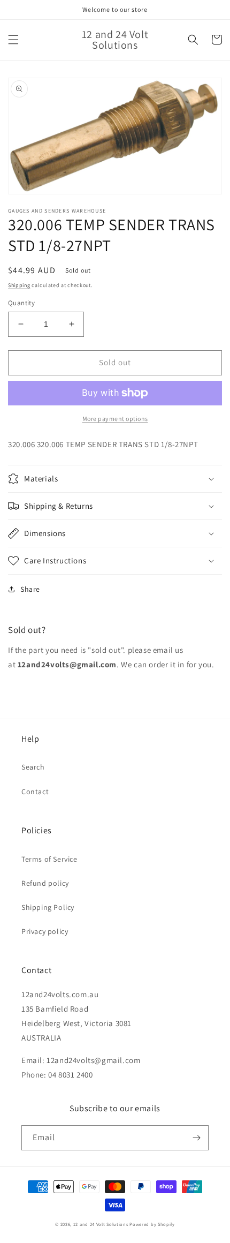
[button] (13, 39)
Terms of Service (49, 859)
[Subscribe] (196, 1137)
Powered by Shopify (152, 1224)
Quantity (21, 302)
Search (33, 767)
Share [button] (30, 589)
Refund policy (45, 883)
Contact (35, 791)
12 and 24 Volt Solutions (100, 1224)
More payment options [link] (115, 419)
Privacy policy (44, 931)
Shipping (19, 285)
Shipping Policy (47, 907)
